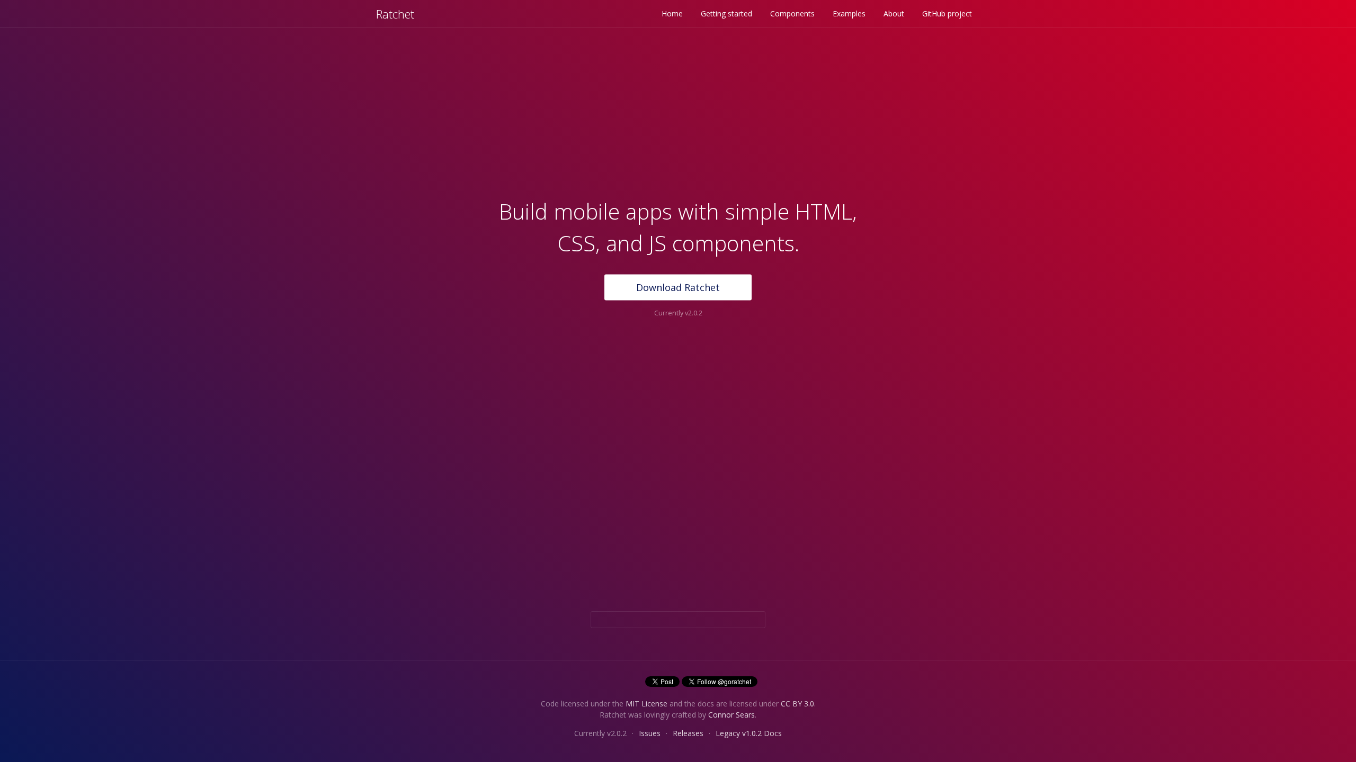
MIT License (646, 703)
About (894, 13)
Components (792, 13)
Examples (849, 13)
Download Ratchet (678, 287)
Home (672, 13)
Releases (688, 733)
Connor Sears (731, 715)
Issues (650, 733)
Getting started (726, 13)
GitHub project (947, 13)
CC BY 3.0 (797, 703)
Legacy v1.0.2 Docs (749, 733)
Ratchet (395, 14)
